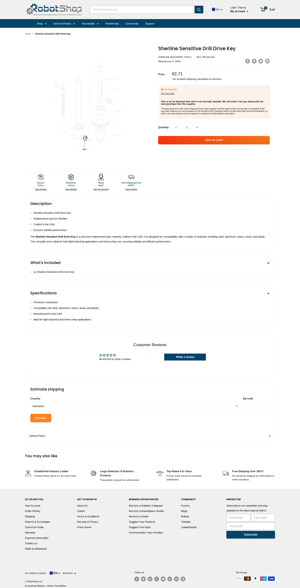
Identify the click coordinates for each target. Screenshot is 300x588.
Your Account (32, 505)
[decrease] (176, 127)
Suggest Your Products (142, 521)
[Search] (199, 9)
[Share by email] (267, 61)
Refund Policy (37, 435)
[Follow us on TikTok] (169, 579)
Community (132, 23)
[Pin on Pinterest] (254, 61)
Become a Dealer (139, 516)
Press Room (84, 527)
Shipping (30, 516)
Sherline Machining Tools (174, 57)
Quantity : (164, 127)
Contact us (31, 543)
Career (81, 511)
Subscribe (250, 534)
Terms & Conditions (88, 516)
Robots (185, 516)
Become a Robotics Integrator (146, 505)
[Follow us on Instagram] (150, 579)
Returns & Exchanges (37, 521)
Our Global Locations (35, 573)
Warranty (30, 532)
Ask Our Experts (101, 189)
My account (238, 11)
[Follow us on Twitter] (143, 579)
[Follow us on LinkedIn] (176, 579)
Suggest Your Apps (140, 527)
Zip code (248, 398)
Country (35, 398)
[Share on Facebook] (247, 61)
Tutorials (186, 521)
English (68, 573)
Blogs (184, 511)
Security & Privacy (87, 521)
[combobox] (142, 10)
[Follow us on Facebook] (136, 579)
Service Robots (62, 23)
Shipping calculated (197, 79)
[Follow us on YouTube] (163, 579)
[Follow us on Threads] (183, 579)
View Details (41, 189)
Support (149, 23)
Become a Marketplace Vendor (146, 511)
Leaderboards (189, 527)
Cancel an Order (34, 527)
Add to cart (214, 140)
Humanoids (88, 23)
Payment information (36, 537)
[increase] (197, 127)
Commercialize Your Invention (146, 532)
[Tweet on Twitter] (260, 61)
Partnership (112, 23)
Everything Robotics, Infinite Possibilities (45, 586)
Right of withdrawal (35, 548)
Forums (185, 505)
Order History (32, 511)
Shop (40, 23)
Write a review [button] (185, 356)
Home (28, 33)
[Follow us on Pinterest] (156, 579)
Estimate (41, 417)
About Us (82, 505)
